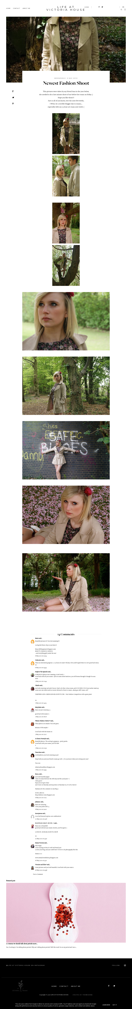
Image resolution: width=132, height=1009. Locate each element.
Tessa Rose (38, 752)
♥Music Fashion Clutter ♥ (42, 721)
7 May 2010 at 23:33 (40, 770)
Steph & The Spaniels (41, 672)
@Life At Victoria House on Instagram (25, 965)
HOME (87, 7)
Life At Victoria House (66, 8)
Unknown (38, 660)
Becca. (37, 774)
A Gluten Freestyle (40, 738)
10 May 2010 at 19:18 (41, 819)
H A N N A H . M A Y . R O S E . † (44, 823)
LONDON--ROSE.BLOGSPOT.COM (46, 832)
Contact (16, 8)
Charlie (37, 685)
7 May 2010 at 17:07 (40, 734)
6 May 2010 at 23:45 (41, 667)
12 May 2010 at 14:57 (41, 839)
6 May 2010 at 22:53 (41, 656)
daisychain (38, 707)
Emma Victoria (39, 843)
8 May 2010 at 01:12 (41, 797)
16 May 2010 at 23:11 (41, 860)
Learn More (106, 1005)
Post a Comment (38, 874)
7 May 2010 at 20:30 (41, 748)
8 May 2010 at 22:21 (41, 809)
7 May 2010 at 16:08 (41, 717)
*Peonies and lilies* (41, 864)
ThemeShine (88, 995)
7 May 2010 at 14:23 (40, 703)
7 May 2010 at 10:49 (41, 681)
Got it (115, 1005)
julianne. (37, 802)
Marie (37, 638)
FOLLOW (116, 965)
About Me (26, 8)
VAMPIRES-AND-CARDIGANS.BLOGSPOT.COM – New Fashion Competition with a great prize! (63, 694)
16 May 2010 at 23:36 (41, 870)
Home (8, 8)
